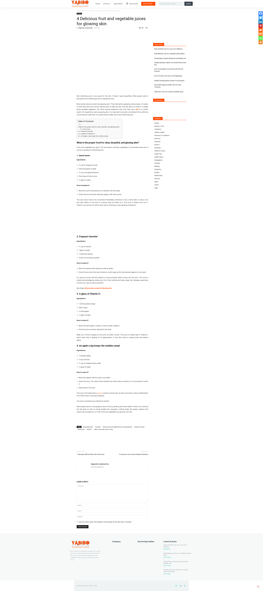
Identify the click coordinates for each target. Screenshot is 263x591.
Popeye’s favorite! (139, 427)
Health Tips (158, 154)
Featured (157, 142)
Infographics (158, 160)
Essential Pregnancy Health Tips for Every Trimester (167, 86)
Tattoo (156, 185)
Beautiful (97, 427)
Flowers (157, 145)
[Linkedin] (260, 22)
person (100, 393)
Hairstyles (157, 148)
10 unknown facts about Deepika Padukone (133, 454)
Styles (156, 182)
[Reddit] (260, 30)
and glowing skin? (88, 427)
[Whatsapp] (260, 38)
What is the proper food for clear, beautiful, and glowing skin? (99, 127)
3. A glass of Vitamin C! (87, 133)
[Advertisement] (112, 419)
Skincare (84, 11)
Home (78, 11)
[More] (98, 32)
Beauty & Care (159, 126)
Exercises (157, 138)
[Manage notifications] (258, 586)
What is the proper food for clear (103, 429)
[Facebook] (79, 32)
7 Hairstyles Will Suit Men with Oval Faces (90, 454)
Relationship (158, 175)
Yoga (156, 188)
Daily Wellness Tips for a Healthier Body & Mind (169, 53)
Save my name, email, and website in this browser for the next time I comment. (105, 522)
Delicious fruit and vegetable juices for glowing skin (117, 427)
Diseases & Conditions (161, 135)
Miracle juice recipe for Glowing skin (98, 288)
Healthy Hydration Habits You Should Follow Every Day (170, 64)
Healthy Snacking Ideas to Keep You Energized (169, 80)
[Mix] (260, 34)
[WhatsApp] (93, 32)
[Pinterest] (88, 32)
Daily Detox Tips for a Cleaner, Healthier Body (168, 92)
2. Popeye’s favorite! (86, 131)
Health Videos (158, 157)
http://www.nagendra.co (97, 467)
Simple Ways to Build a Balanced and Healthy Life (170, 58)
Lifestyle (157, 163)
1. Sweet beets (86, 129)
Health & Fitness (159, 151)
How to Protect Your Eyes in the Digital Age (168, 76)
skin (137, 109)
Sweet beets (81, 429)
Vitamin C (89, 429)
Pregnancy (157, 169)
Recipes (156, 172)
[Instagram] (176, 585)
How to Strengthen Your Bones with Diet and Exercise (168, 70)
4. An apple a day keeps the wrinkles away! (93, 136)
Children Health (159, 132)
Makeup (157, 166)
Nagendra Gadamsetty (85, 28)
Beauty (156, 123)
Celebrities (157, 129)
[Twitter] (83, 32)
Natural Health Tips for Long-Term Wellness (168, 49)
